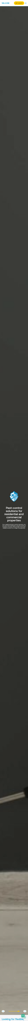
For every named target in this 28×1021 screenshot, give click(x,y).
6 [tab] (18, 1011)
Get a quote (19, 3)
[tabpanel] (14, 507)
